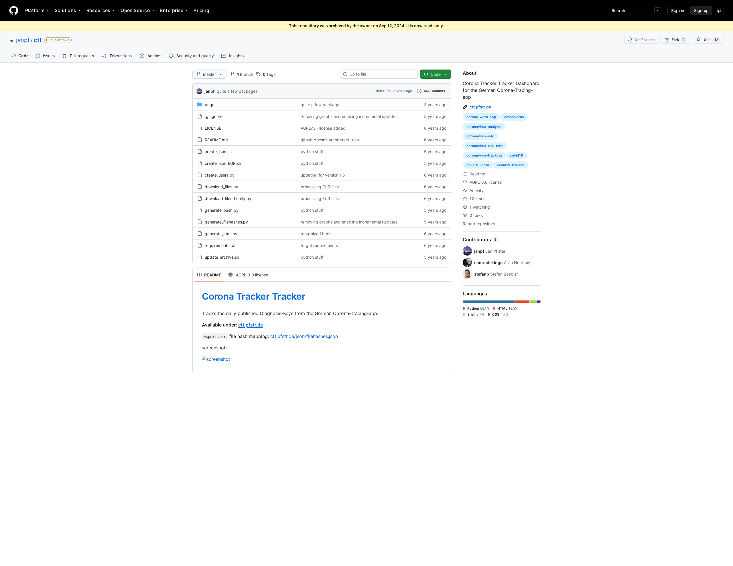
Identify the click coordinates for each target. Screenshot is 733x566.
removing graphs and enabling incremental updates (349, 116)
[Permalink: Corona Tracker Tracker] (198, 296)
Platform (34, 10)
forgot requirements (319, 245)
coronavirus (514, 117)
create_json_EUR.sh (223, 163)
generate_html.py (221, 233)
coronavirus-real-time (484, 146)
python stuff (312, 151)
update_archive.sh (222, 257)
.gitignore (213, 116)
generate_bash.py (222, 210)
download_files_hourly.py (228, 198)
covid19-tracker (510, 165)
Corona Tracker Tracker (254, 296)
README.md (216, 139)
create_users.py (220, 175)
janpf (22, 40)
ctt (38, 40)
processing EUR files (320, 186)
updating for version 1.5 (323, 175)
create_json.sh (218, 151)
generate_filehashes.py (226, 221)
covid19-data (477, 165)
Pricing (201, 10)
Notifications (645, 39)
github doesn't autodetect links (330, 139)
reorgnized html (315, 233)
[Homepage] (13, 10)
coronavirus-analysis (484, 126)
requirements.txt (220, 245)
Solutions (65, 10)
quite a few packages (237, 91)
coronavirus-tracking (484, 155)
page (209, 104)
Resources (98, 10)
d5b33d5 (383, 91)
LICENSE (213, 128)
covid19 (516, 155)
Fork (678, 39)
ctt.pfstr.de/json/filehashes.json (304, 336)
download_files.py (221, 186)
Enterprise (171, 10)
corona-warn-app (481, 117)
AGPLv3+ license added (323, 128)
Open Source (135, 10)
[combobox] (381, 74)
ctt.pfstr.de (250, 325)
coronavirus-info (480, 136)
